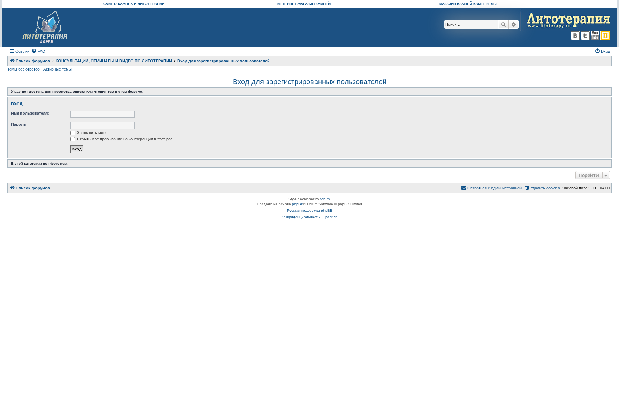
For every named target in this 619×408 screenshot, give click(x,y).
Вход (17, 104)
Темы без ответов (23, 69)
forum (325, 199)
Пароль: (19, 124)
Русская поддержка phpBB (309, 210)
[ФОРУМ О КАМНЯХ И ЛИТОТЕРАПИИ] (45, 27)
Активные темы (57, 69)
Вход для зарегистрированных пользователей (310, 82)
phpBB (297, 204)
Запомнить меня (91, 132)
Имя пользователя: (30, 113)
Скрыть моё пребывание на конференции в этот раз (124, 139)
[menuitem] (38, 51)
